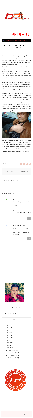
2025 (8, 327)
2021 (8, 337)
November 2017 (12, 353)
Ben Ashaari (11, 50)
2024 (8, 330)
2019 (8, 342)
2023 (8, 332)
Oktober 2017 (12, 355)
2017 (8, 348)
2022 (8, 335)
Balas (29, 218)
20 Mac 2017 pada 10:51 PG (21, 228)
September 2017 (13, 358)
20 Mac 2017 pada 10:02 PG (21, 202)
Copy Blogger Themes (25, 414)
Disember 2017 (12, 350)
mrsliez (16, 199)
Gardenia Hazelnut (7, 71)
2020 (8, 340)
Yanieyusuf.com (19, 226)
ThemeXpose (15, 414)
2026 (8, 325)
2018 (8, 345)
